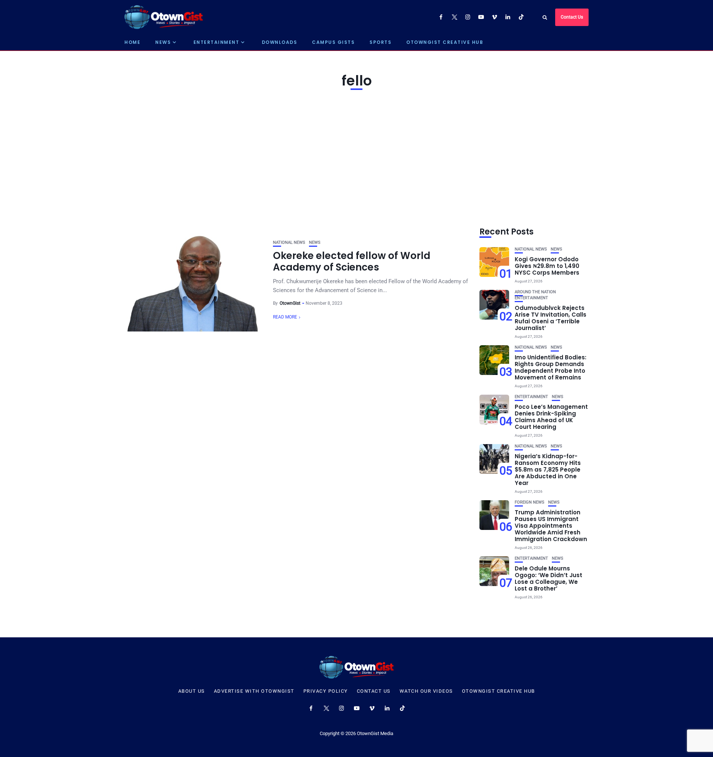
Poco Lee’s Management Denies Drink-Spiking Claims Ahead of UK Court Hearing (551, 417)
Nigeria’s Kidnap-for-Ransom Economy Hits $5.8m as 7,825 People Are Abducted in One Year (548, 469)
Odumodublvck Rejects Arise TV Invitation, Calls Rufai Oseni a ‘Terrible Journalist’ (550, 318)
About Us (191, 691)
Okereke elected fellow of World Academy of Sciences (351, 261)
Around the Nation (535, 292)
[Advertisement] (356, 157)
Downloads (279, 42)
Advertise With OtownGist (254, 691)
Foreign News (529, 502)
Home (132, 42)
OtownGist (290, 303)
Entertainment (216, 42)
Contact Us (572, 17)
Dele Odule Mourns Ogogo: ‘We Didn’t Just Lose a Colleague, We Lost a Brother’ (548, 578)
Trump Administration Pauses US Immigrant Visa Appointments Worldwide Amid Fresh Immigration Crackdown (551, 525)
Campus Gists (333, 42)
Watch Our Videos (426, 691)
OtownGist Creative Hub (444, 42)
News (163, 42)
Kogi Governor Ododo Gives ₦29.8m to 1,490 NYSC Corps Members (547, 265)
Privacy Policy (325, 691)
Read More (285, 317)
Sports (380, 42)
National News (289, 242)
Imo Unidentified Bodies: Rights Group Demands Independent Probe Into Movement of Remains (550, 367)
